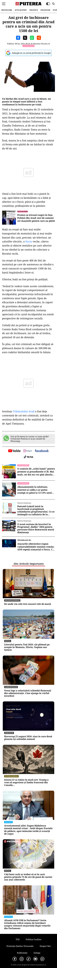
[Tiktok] (28, 959)
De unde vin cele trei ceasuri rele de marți (27, 604)
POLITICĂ (33, 10)
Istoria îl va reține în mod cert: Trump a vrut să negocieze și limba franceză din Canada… (26, 782)
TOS (18, 939)
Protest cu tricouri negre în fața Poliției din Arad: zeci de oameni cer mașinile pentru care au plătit (36, 218)
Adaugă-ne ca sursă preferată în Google (31, 52)
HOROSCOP (9, 733)
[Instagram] (22, 959)
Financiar (45, 10)
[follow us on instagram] (27, 451)
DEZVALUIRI (6, 10)
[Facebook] (15, 959)
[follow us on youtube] (14, 451)
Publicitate (22, 952)
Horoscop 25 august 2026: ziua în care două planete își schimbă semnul (28, 737)
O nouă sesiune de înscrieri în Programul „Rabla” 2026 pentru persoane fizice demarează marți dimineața (35, 528)
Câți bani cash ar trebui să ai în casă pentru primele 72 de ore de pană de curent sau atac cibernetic (28, 877)
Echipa (37, 952)
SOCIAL (7, 641)
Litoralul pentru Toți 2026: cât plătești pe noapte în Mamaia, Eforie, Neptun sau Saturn (27, 647)
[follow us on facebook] (42, 451)
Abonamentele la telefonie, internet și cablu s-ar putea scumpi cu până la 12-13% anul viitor (34, 489)
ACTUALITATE (21, 10)
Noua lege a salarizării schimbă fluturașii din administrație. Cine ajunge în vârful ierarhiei (27, 693)
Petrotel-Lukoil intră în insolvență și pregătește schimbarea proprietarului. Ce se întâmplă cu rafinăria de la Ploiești (36, 510)
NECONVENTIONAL (12, 600)
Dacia (28, 241)
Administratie (11, 687)
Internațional (11, 776)
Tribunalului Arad (23, 411)
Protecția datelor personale (20, 946)
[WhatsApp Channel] (42, 959)
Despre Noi (45, 946)
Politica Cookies (33, 939)
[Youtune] (35, 959)
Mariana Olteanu (40, 43)
